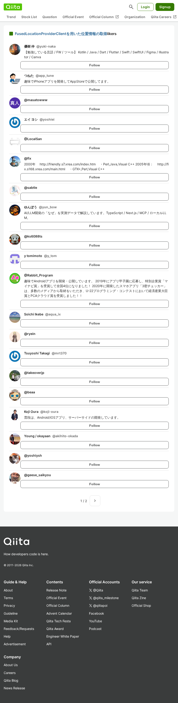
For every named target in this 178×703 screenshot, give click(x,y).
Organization (134, 17)
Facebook (96, 613)
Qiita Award (55, 629)
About (8, 590)
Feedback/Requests (19, 629)
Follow (94, 65)
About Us (11, 665)
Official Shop (141, 605)
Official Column (104, 17)
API (48, 644)
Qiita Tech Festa (58, 621)
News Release (14, 688)
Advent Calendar (59, 613)
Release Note (56, 590)
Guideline (11, 613)
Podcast (95, 629)
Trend (11, 17)
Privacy (9, 605)
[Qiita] (13, 6)
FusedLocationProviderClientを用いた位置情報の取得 (61, 33)
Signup (165, 7)
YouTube (95, 621)
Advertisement (15, 644)
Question (49, 17)
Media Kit (11, 621)
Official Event (73, 17)
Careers (10, 673)
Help (7, 636)
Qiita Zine (139, 598)
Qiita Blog (11, 680)
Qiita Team (140, 590)
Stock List (29, 17)
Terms (8, 598)
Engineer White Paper (62, 636)
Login (145, 7)
